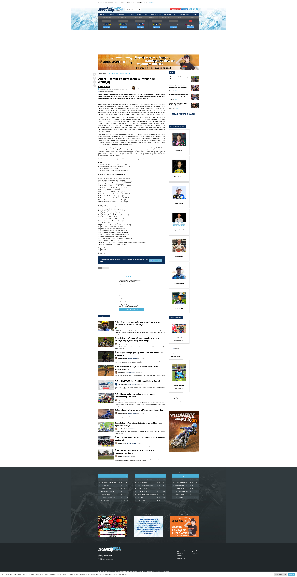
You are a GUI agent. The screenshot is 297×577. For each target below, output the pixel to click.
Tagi (100, 268)
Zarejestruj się (195, 550)
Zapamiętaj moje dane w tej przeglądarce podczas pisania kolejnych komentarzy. (130, 305)
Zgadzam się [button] (291, 574)
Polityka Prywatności (181, 557)
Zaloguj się (151, 2)
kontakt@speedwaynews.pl (106, 559)
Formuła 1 (180, 17)
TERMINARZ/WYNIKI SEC (184, 14)
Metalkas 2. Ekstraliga (142, 14)
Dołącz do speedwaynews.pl (141, 2)
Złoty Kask (105, 268)
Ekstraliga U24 (130, 14)
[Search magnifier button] (139, 9)
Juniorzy (112, 14)
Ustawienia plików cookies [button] (280, 574)
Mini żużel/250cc (122, 17)
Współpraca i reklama (109, 2)
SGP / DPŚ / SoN (105, 86)
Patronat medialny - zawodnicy (177, 126)
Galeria (171, 72)
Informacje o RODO (181, 558)
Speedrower (152, 17)
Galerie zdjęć (195, 553)
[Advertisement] (148, 43)
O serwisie (100, 2)
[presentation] (96, 24)
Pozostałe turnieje (106, 17)
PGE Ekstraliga (120, 14)
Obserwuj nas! (157, 260)
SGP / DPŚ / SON (167, 14)
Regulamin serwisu (130, 2)
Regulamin (179, 555)
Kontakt (122, 2)
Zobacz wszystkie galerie (183, 114)
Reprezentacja (103, 14)
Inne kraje (195, 14)
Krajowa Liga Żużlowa (156, 14)
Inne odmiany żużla (137, 17)
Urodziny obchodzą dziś (175, 317)
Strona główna (102, 73)
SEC (99, 86)
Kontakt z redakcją (181, 550)
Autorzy (116, 2)
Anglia (127, 400)
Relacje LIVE (192, 17)
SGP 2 (175, 14)
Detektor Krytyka (166, 17)
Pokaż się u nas (180, 553)
